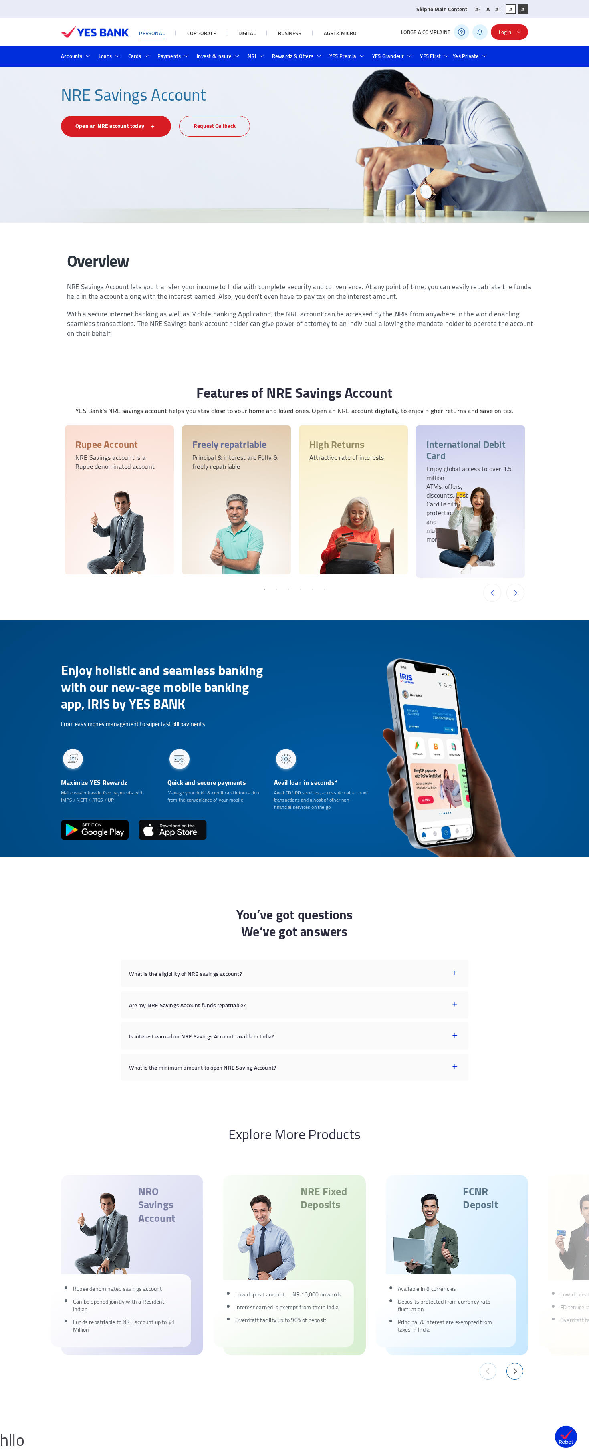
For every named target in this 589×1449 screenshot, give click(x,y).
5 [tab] (313, 589)
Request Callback (215, 126)
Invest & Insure (214, 56)
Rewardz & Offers (292, 56)
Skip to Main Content (441, 9)
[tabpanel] (119, 499)
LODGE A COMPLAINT (425, 32)
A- (478, 9)
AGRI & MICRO (340, 33)
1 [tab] (264, 589)
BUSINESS (289, 33)
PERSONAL (152, 33)
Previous (492, 593)
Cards (134, 56)
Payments (169, 56)
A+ (498, 9)
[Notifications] (480, 32)
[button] (488, 1372)
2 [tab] (276, 589)
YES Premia (342, 56)
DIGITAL (247, 33)
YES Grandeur (388, 56)
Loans (105, 56)
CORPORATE (201, 33)
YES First (430, 56)
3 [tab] (288, 589)
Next (515, 593)
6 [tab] (325, 589)
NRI (252, 56)
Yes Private (466, 56)
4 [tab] (301, 589)
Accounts (72, 56)
